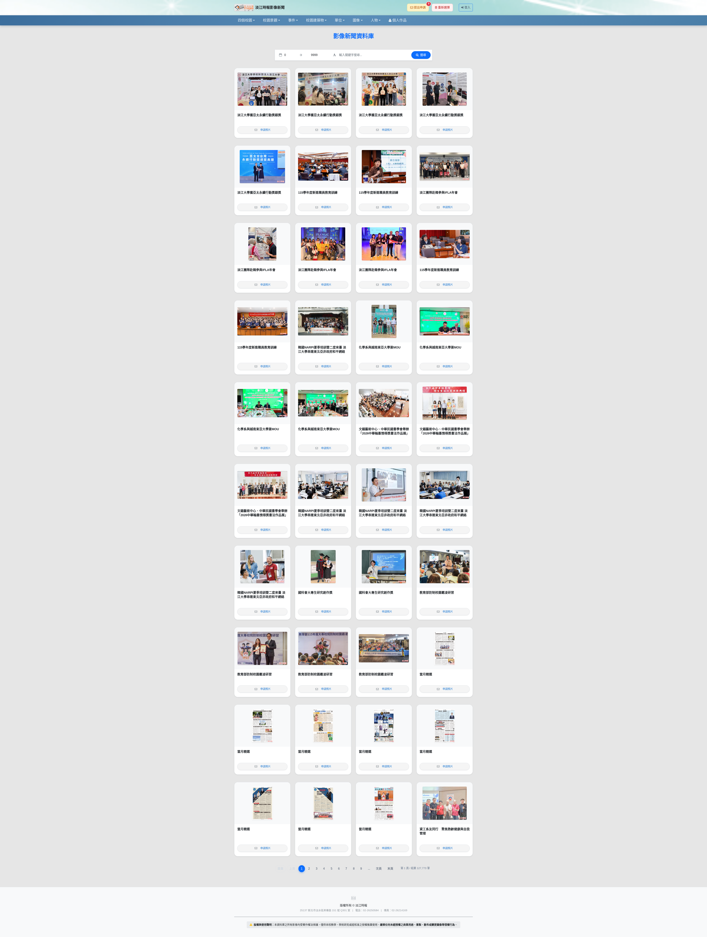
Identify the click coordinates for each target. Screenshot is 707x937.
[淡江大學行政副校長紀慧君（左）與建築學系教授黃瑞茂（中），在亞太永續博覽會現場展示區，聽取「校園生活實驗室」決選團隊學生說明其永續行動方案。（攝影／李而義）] (445, 89)
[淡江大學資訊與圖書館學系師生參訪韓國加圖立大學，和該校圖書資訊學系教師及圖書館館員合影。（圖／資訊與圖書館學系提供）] (445, 167)
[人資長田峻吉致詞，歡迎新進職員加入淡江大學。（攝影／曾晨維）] (323, 167)
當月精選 (426, 674)
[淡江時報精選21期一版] (384, 803)
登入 (467, 7)
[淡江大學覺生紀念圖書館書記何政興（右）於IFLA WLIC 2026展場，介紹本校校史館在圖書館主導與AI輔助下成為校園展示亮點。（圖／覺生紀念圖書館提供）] (262, 244)
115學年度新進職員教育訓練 (317, 192)
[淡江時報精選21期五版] (384, 726)
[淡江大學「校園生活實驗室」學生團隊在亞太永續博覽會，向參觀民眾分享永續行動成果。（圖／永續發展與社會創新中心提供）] (323, 89)
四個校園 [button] (245, 20)
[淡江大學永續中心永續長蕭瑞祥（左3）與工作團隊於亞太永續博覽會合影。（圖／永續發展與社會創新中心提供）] (384, 89)
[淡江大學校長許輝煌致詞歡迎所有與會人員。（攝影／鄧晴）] (323, 648)
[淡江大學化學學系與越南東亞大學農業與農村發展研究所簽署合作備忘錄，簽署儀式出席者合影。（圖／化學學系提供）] (323, 403)
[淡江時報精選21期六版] (323, 726)
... (369, 868)
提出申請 (421, 6)
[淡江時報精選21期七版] (262, 726)
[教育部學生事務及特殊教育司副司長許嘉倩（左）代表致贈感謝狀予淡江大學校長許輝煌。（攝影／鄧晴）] (262, 648)
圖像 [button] (356, 20)
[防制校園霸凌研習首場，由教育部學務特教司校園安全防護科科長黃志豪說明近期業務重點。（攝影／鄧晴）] (445, 567)
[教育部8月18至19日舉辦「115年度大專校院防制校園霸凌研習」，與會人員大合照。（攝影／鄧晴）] (384, 648)
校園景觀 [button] (270, 20)
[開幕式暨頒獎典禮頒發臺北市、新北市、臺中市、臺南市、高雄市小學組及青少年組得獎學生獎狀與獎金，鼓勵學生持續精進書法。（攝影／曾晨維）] (445, 403)
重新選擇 (444, 7)
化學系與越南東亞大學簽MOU (379, 347)
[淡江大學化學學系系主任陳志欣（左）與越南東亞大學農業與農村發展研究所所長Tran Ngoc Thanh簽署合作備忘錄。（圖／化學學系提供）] (445, 321)
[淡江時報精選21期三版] (262, 803)
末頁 (390, 868)
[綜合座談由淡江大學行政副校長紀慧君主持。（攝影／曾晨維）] (384, 167)
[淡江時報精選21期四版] (445, 726)
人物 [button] (374, 20)
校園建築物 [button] (315, 20)
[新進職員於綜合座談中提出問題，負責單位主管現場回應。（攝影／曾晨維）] (445, 244)
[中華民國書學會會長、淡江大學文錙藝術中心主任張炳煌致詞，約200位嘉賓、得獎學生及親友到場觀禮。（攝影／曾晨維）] (384, 403)
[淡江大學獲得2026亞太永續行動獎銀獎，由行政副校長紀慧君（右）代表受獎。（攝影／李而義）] (262, 167)
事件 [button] (291, 20)
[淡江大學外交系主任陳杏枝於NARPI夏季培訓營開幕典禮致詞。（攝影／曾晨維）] (323, 485)
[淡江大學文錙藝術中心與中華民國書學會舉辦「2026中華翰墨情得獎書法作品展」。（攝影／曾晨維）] (262, 485)
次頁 (379, 868)
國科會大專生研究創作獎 (315, 592)
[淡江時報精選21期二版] (323, 803)
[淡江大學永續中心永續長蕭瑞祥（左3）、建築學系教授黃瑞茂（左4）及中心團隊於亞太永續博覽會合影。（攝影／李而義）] (262, 89)
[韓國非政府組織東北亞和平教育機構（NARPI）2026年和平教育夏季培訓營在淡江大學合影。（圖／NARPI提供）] (323, 321)
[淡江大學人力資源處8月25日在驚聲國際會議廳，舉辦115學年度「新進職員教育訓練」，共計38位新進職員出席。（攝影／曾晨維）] (262, 321)
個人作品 (399, 20)
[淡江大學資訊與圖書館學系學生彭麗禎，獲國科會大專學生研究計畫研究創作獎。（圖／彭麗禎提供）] (384, 567)
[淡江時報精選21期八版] (445, 648)
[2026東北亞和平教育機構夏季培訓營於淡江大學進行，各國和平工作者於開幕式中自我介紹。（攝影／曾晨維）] (445, 485)
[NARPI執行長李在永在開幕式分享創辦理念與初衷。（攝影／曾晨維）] (384, 485)
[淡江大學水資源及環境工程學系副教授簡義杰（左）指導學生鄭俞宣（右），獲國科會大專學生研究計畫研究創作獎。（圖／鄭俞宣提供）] (323, 567)
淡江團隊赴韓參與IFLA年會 (439, 192)
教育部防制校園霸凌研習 (437, 592)
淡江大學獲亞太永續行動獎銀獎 (259, 115)
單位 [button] (338, 20)
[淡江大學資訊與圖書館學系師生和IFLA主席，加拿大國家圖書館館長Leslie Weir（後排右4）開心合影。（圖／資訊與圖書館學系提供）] (323, 244)
